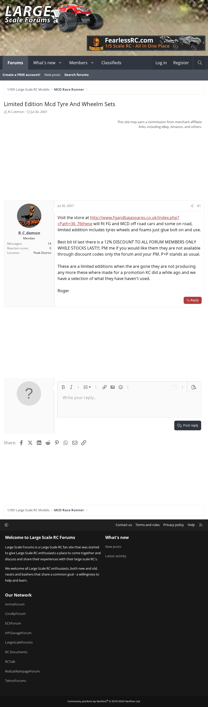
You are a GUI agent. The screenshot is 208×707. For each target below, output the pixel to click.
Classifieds (111, 62)
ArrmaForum (15, 604)
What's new (44, 62)
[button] (60, 63)
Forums (15, 62)
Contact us (124, 524)
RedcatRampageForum (22, 671)
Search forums (76, 74)
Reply (194, 300)
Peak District (42, 253)
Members (78, 62)
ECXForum (13, 623)
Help (191, 524)
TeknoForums (15, 680)
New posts (52, 74)
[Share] (192, 206)
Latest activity (115, 556)
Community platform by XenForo (104, 701)
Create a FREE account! (21, 74)
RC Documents (16, 652)
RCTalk (10, 661)
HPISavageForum (18, 633)
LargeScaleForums (19, 642)
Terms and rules (147, 524)
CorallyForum (15, 613)
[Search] (199, 63)
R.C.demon (16, 111)
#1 (199, 206)
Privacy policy (173, 524)
